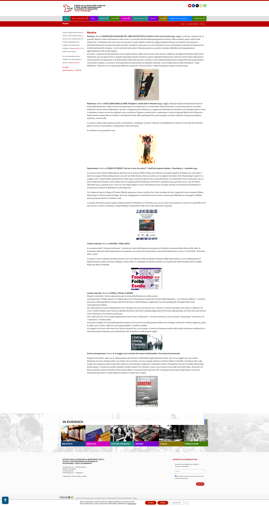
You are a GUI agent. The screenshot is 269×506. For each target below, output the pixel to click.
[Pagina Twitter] (197, 5)
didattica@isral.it (75, 48)
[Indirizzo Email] (201, 5)
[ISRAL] (84, 8)
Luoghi (162, 18)
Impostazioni (176, 503)
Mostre (202, 24)
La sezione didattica (192, 24)
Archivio (114, 18)
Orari (66, 18)
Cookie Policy (67, 476)
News (93, 18)
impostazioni (131, 504)
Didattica (125, 18)
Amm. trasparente (78, 18)
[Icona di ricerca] (204, 5)
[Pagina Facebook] (193, 5)
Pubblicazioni (198, 18)
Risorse (152, 18)
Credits (84, 476)
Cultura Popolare (139, 18)
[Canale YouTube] (189, 5)
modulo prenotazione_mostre (72, 68)
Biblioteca (103, 18)
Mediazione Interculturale (178, 18)
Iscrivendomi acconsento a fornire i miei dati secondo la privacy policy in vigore (189, 477)
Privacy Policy (76, 476)
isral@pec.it (79, 473)
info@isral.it (70, 473)
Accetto (150, 503)
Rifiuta (162, 503)
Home (182, 24)
